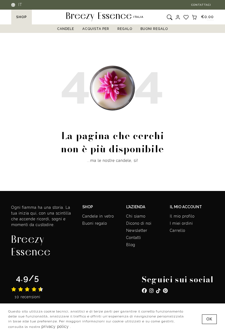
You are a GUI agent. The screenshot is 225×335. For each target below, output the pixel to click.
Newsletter (136, 230)
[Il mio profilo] (178, 17)
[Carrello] (194, 17)
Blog (130, 245)
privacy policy (55, 326)
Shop (21, 17)
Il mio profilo (182, 216)
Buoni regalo (154, 29)
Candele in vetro (98, 216)
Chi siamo (135, 216)
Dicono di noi (138, 223)
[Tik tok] (158, 290)
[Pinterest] (165, 290)
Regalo (124, 29)
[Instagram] (151, 290)
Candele (65, 29)
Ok (209, 319)
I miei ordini (181, 223)
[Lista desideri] (186, 17)
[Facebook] (144, 290)
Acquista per (95, 29)
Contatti (133, 237)
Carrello (177, 230)
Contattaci (201, 4)
